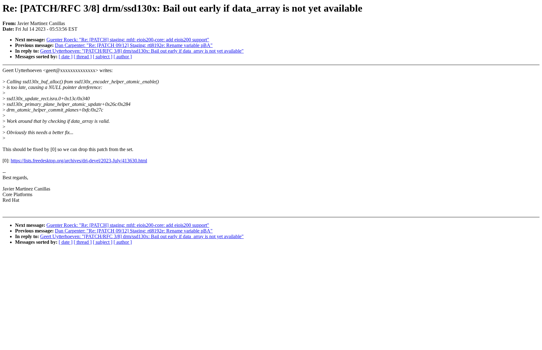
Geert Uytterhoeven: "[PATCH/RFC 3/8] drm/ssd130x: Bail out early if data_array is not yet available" (142, 51)
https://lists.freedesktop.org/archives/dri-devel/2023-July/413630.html (79, 160)
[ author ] (123, 56)
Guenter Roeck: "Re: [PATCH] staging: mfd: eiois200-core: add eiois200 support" (127, 39)
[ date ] (65, 56)
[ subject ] (102, 56)
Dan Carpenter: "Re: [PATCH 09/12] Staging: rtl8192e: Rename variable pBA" (134, 45)
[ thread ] (83, 56)
